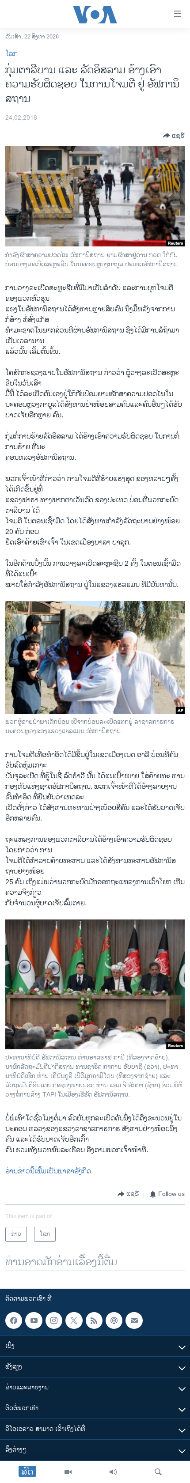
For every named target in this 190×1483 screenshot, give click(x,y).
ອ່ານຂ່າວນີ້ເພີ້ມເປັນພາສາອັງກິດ (48, 1171)
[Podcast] (114, 1320)
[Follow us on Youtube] (33, 1320)
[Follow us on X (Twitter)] (73, 1320)
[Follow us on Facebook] (13, 1320)
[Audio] (113, 1472)
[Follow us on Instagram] (54, 1320)
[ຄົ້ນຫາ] (158, 1472)
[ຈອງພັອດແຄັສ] (133, 1320)
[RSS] (94, 1320)
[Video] (68, 1472)
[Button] (174, 135)
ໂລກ (11, 54)
